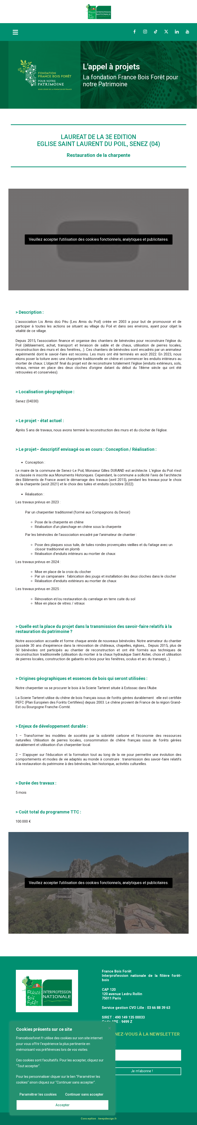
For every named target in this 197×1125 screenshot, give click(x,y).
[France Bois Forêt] (98, 11)
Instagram (145, 31)
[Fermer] (109, 1028)
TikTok (156, 31)
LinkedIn (177, 31)
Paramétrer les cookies (38, 1094)
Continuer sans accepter (84, 1094)
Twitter (166, 31)
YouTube (187, 31)
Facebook (134, 31)
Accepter (62, 1105)
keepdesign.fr (107, 1118)
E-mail (109, 1046)
